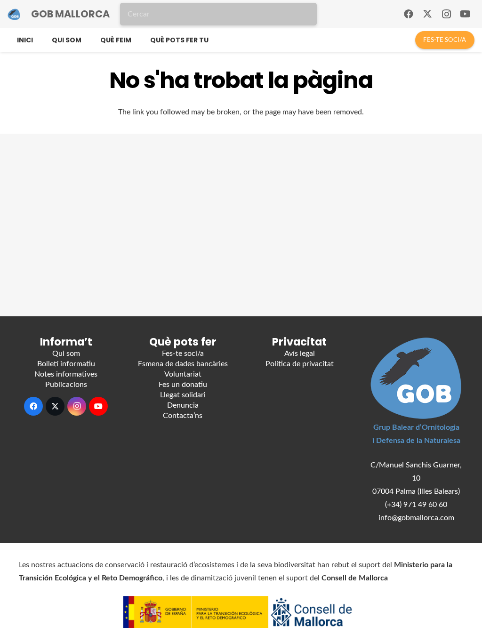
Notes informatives (65, 374)
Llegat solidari (183, 395)
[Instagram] (446, 14)
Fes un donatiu (183, 384)
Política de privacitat (299, 364)
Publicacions (66, 384)
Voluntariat (182, 374)
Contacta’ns (182, 415)
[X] (427, 14)
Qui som (66, 353)
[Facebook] (408, 14)
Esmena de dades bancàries (183, 364)
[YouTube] (465, 14)
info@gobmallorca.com (416, 518)
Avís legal (299, 353)
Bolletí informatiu (66, 364)
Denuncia (183, 405)
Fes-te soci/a (183, 353)
